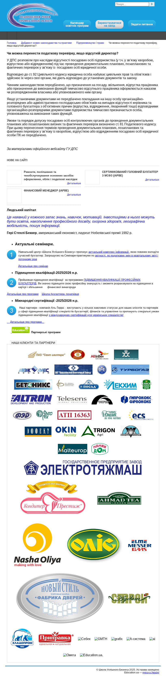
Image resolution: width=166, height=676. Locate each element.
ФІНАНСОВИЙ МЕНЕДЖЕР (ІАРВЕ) (46, 190)
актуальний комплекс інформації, (109, 251)
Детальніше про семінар (33, 266)
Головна (11, 42)
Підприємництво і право (90, 42)
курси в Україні (151, 672)
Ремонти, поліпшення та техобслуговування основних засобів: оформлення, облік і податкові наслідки (50, 175)
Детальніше (74, 183)
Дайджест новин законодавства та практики (46, 42)
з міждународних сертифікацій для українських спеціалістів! (86, 315)
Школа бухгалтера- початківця (60, 293)
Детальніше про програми (22, 293)
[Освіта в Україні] (20, 332)
